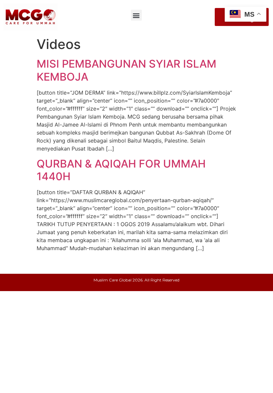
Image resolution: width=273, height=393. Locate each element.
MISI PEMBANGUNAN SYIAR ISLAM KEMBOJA (126, 70)
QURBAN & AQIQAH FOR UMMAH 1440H (121, 170)
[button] (136, 15)
